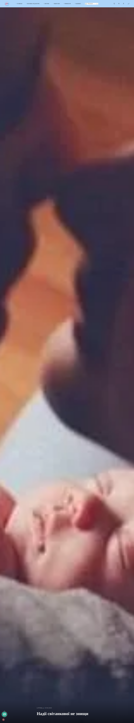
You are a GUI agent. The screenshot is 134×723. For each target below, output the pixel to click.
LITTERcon (40, 708)
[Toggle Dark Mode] (119, 3)
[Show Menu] (128, 3)
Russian (90, 3)
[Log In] (123, 3)
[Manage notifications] (3, 719)
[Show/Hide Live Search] (114, 3)
